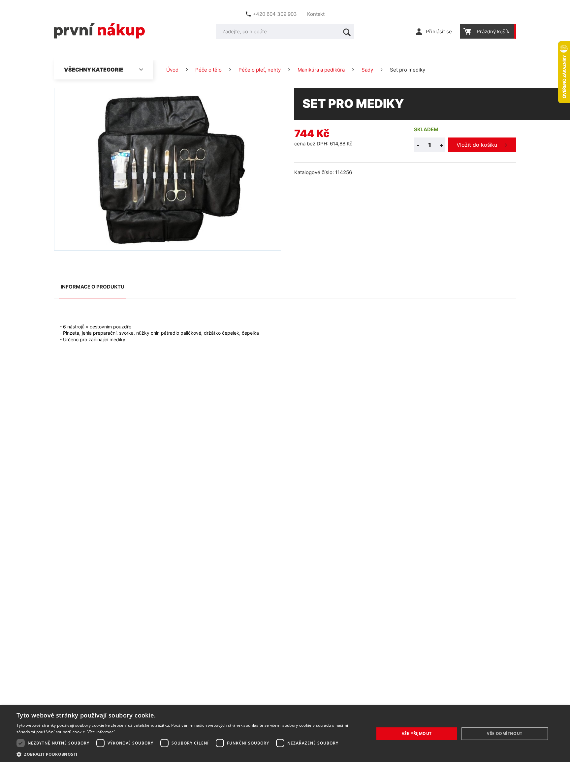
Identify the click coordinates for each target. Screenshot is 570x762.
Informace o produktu (92, 287)
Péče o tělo (208, 70)
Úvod (172, 70)
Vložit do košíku (477, 144)
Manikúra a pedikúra (321, 70)
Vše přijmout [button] (417, 733)
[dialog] (285, 733)
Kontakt (316, 14)
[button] (190, 754)
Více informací (101, 732)
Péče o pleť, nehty (259, 70)
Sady (367, 70)
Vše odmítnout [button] (504, 733)
